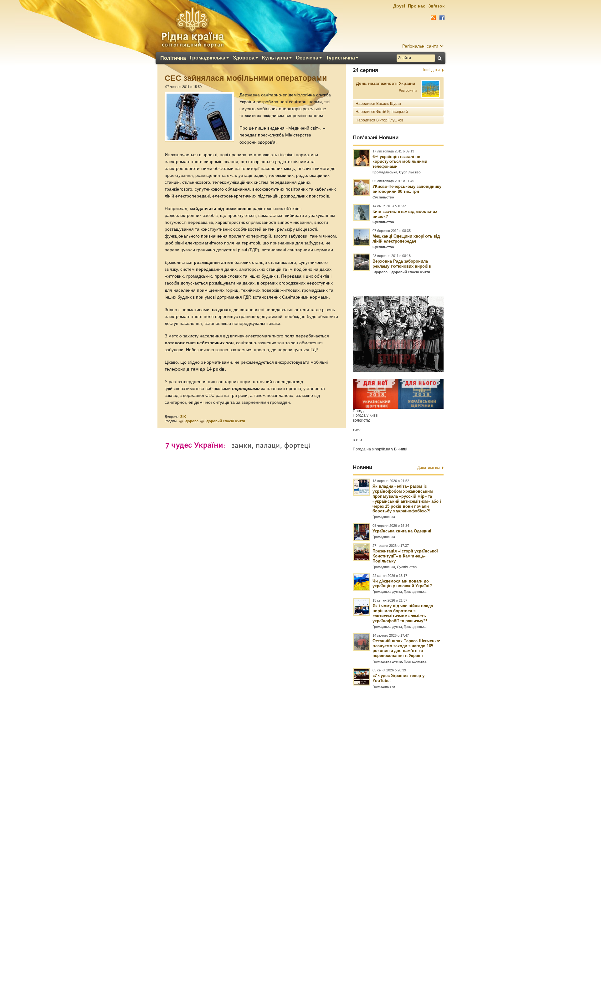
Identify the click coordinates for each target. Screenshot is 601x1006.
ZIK (183, 416)
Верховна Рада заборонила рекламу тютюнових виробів (401, 264)
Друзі (399, 6)
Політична (173, 58)
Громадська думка (387, 591)
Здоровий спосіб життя (224, 421)
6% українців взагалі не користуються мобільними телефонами (399, 161)
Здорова (243, 57)
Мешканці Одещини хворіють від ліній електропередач (406, 239)
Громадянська (207, 57)
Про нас (416, 6)
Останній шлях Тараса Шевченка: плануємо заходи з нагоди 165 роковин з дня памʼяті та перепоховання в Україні (406, 648)
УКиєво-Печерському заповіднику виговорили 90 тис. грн (406, 189)
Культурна (275, 57)
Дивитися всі (428, 467)
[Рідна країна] (192, 26)
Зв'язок (436, 6)
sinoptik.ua (381, 449)
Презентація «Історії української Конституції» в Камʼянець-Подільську (405, 556)
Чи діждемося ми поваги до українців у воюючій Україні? (402, 583)
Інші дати (431, 70)
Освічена (307, 57)
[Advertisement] (300, 835)
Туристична (340, 57)
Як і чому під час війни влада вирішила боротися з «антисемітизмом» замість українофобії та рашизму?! (402, 613)
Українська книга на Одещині (401, 531)
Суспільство (410, 172)
